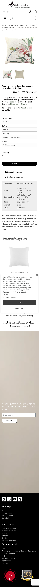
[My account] (30, 11)
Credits (4, 538)
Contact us (6, 549)
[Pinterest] (20, 499)
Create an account (9, 528)
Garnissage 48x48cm (19, 272)
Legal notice (6, 561)
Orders (4, 533)
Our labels (5, 518)
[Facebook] (4, 499)
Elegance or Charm (18, 104)
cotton (13, 102)
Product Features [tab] (14, 172)
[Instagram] (9, 499)
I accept (19, 302)
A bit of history (7, 516)
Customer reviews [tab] (15, 177)
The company (7, 511)
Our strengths (7, 513)
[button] (35, 11)
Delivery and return (9, 558)
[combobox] (23, 18)
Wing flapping (26, 108)
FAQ (3, 556)
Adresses (5, 536)
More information (9, 297)
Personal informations (10, 531)
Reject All (19, 308)
